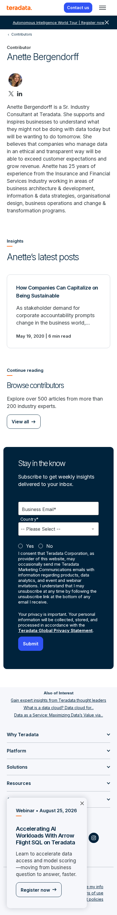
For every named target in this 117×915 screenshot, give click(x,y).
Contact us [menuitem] (78, 7)
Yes (30, 546)
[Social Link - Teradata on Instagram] (94, 838)
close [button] (106, 22)
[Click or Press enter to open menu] (102, 7)
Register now (35, 890)
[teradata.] (19, 7)
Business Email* (39, 509)
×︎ (82, 802)
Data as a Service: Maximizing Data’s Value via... (58, 715)
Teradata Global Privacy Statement (55, 630)
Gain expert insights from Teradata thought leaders (58, 700)
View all (20, 421)
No (49, 546)
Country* (29, 519)
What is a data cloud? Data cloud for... (59, 707)
